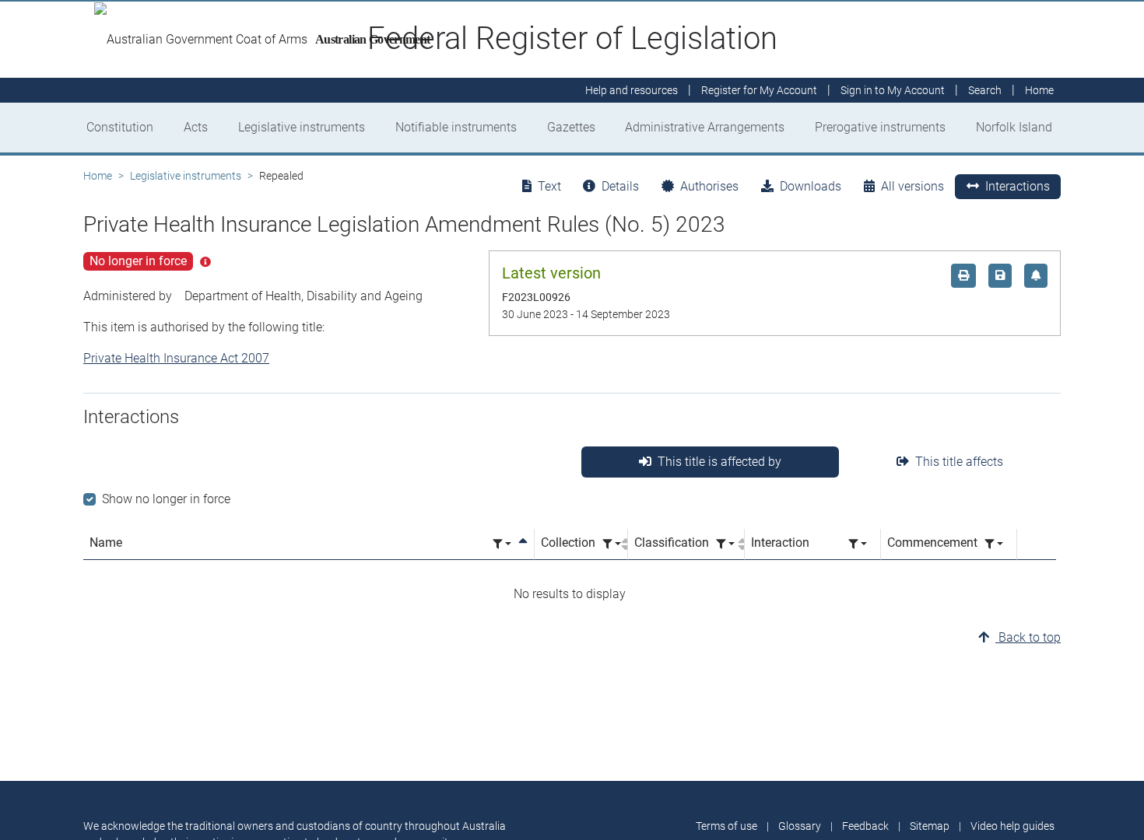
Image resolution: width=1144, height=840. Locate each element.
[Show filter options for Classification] (725, 544)
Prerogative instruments (880, 127)
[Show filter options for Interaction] (857, 544)
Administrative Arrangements (704, 127)
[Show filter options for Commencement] (993, 544)
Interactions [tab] (1017, 186)
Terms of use (726, 826)
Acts (196, 127)
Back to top (1028, 637)
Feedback (865, 826)
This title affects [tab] (959, 461)
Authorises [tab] (709, 186)
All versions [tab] (912, 186)
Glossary (799, 826)
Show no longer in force (166, 499)
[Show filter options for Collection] (611, 544)
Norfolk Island (1014, 127)
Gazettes (571, 127)
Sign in (892, 90)
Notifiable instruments (456, 127)
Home (97, 176)
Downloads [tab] (810, 186)
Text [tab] (549, 186)
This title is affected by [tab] (719, 461)
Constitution (119, 127)
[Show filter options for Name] (502, 544)
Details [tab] (620, 186)
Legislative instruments (301, 127)
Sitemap (929, 826)
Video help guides (1012, 826)
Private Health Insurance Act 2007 (176, 358)
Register (759, 90)
